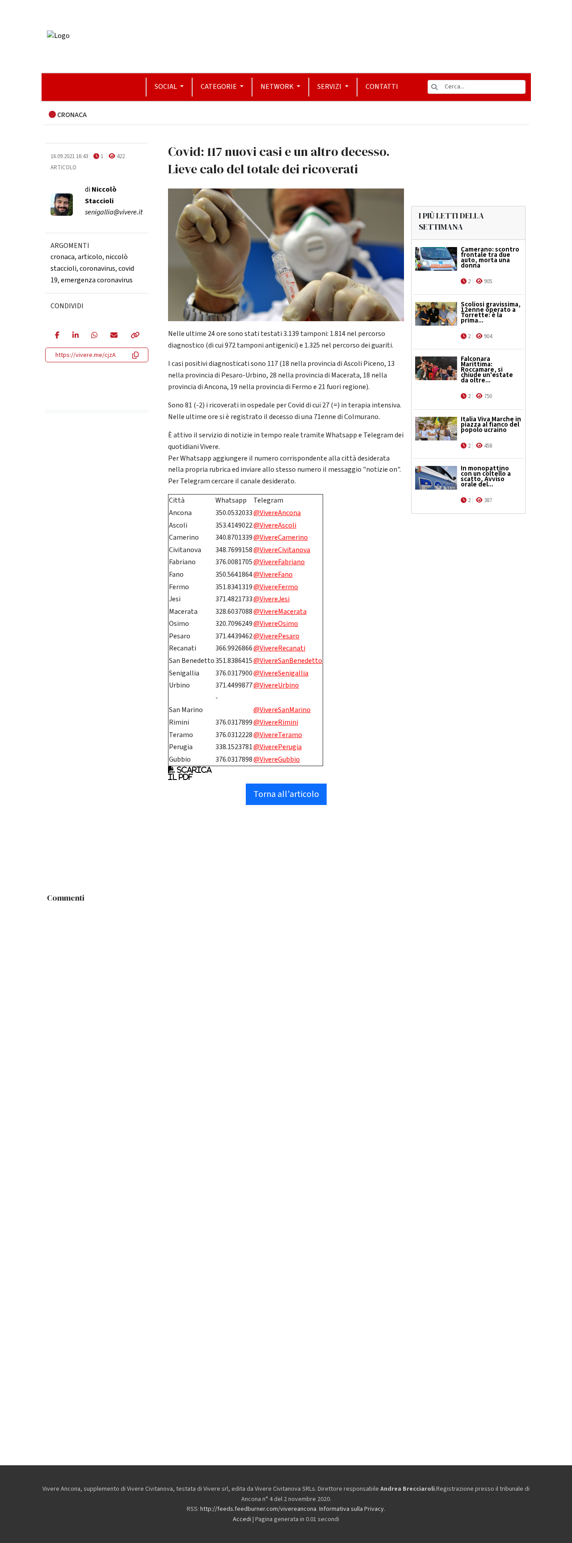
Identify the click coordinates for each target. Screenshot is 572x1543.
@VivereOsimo (275, 624)
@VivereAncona (277, 513)
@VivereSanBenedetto (287, 661)
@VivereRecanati (279, 648)
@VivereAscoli (274, 525)
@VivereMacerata (280, 611)
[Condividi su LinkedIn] (75, 336)
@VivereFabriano (279, 562)
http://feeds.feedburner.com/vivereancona (258, 1509)
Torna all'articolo (286, 794)
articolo (90, 257)
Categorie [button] (219, 87)
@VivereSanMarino (282, 710)
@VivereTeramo (277, 735)
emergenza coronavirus (97, 280)
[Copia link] (134, 336)
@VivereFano (273, 574)
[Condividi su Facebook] (56, 336)
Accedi (242, 1519)
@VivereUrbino (276, 685)
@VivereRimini (275, 722)
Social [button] (166, 87)
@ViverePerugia (277, 747)
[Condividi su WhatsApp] (94, 336)
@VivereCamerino (280, 537)
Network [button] (278, 87)
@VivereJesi (271, 599)
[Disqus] (286, 1018)
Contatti (382, 87)
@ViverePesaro (276, 636)
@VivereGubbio (276, 759)
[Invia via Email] (114, 336)
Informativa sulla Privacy (351, 1509)
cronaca (62, 257)
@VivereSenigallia (280, 673)
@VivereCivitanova (281, 550)
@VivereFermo (275, 587)
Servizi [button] (330, 87)
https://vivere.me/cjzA (85, 355)
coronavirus (97, 268)
